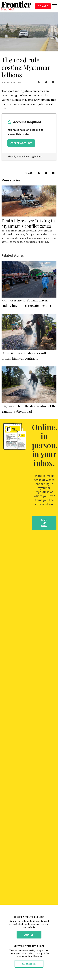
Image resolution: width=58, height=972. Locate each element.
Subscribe (29, 963)
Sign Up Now (44, 523)
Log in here (36, 156)
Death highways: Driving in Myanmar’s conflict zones (28, 223)
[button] (39, 82)
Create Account (21, 143)
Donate (43, 6)
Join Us (29, 934)
